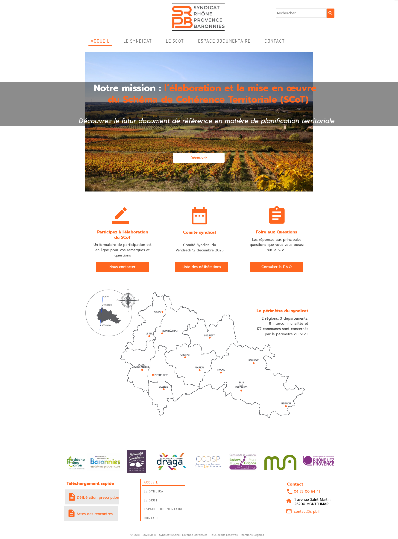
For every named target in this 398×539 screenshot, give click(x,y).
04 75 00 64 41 (307, 491)
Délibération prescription (98, 497)
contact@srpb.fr (307, 511)
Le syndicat (154, 491)
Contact (151, 518)
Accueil (151, 482)
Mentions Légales (252, 535)
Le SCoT (151, 500)
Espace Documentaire (163, 509)
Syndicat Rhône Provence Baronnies (183, 535)
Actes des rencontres (94, 513)
